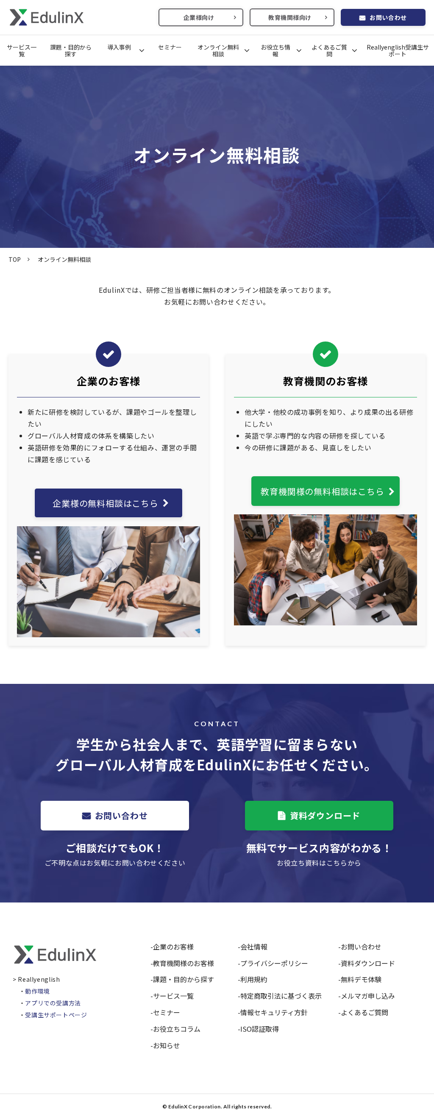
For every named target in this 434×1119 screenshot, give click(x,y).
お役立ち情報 (275, 50)
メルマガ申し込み (368, 996)
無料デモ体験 (361, 979)
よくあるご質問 (329, 50)
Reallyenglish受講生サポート (398, 50)
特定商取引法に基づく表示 (281, 996)
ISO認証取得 (259, 1029)
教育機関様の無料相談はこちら (322, 491)
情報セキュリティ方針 (274, 1012)
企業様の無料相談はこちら (106, 503)
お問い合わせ (388, 17)
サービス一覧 (21, 50)
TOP (14, 259)
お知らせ (166, 1045)
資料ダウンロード (325, 815)
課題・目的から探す (71, 50)
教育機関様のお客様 (183, 963)
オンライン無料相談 (218, 50)
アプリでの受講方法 (53, 1003)
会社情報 (253, 946)
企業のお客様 (173, 946)
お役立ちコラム (176, 1029)
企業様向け (199, 17)
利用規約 (253, 979)
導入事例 (119, 47)
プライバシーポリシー (274, 963)
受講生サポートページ (56, 1015)
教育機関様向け (290, 17)
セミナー (170, 47)
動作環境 (37, 991)
